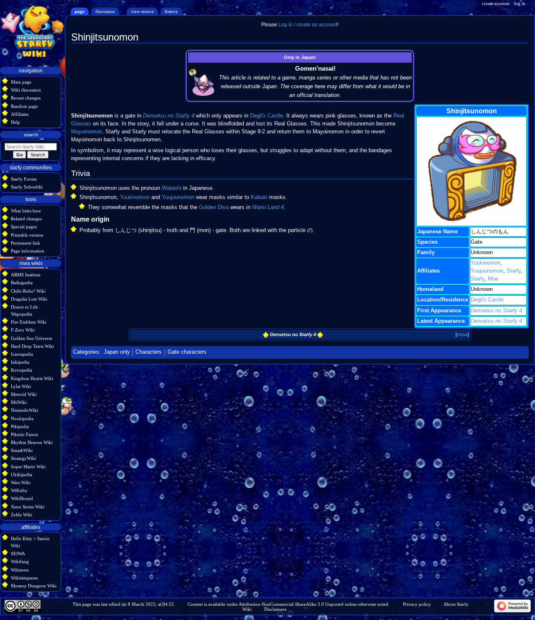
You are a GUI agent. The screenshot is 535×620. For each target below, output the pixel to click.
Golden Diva (214, 207)
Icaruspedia (22, 354)
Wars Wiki (21, 482)
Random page (24, 106)
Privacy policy (417, 604)
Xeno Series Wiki (27, 506)
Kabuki (259, 197)
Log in (519, 3)
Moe (493, 279)
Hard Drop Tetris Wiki (32, 346)
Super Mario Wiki (28, 466)
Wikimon (20, 569)
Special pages (24, 226)
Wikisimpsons (24, 577)
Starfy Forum (24, 178)
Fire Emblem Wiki (28, 321)
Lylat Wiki (21, 386)
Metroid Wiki (24, 394)
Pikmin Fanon (24, 434)
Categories (86, 352)
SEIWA (18, 553)
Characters (148, 352)
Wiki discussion (26, 89)
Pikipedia (20, 426)
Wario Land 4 (268, 207)
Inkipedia (20, 362)
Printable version (27, 234)
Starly (477, 279)
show (462, 334)
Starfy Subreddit (27, 186)
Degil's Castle (487, 300)
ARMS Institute (26, 274)
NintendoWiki (24, 410)
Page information (27, 250)
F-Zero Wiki (23, 329)
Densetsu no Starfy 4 (496, 311)
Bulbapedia (22, 282)
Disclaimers (275, 609)
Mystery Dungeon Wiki (33, 585)
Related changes (26, 218)
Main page (21, 81)
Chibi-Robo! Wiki (28, 290)
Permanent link (25, 242)
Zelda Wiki (21, 514)
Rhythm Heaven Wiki (32, 442)
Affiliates (19, 114)
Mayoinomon (86, 132)
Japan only (117, 352)
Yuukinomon (485, 263)
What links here (26, 210)
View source (142, 11)
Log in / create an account (307, 25)
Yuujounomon (487, 271)
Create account (496, 3)
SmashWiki (22, 450)
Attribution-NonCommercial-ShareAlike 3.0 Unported (291, 604)
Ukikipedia (21, 474)
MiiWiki (19, 402)
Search (31, 134)
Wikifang (20, 561)
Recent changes (26, 97)
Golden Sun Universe (31, 338)
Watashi (171, 188)
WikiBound (22, 498)
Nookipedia (22, 418)
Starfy (514, 271)
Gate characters (187, 352)
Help (15, 122)
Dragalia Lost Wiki (29, 298)
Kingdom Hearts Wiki (32, 378)
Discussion (105, 11)
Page (79, 11)
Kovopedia (21, 370)
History (171, 11)
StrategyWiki (23, 458)
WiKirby (19, 490)
